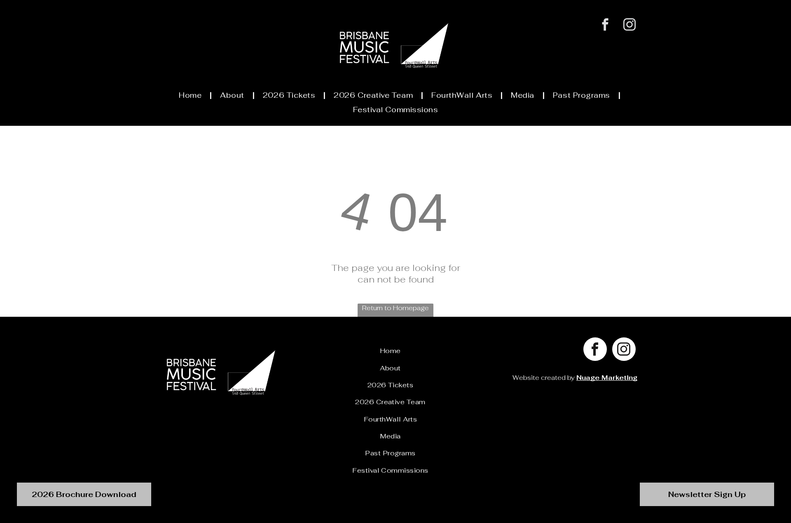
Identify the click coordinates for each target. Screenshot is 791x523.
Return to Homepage (395, 308)
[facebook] (605, 25)
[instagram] (629, 25)
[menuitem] (191, 95)
